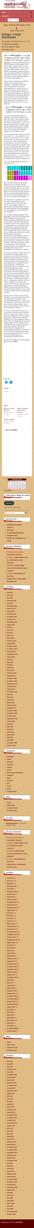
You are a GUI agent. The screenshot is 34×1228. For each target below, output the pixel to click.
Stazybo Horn (11, 579)
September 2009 (12, 719)
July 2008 (10, 737)
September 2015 (12, 684)
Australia (10, 762)
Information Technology (15, 773)
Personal (10, 781)
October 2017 (11, 619)
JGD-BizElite (19, 1222)
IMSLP (16, 341)
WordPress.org (12, 810)
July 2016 (10, 660)
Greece (9, 770)
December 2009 (12, 710)
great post (7, 216)
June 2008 (10, 740)
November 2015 (12, 681)
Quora (9, 789)
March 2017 (10, 638)
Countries (10, 765)
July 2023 (10, 592)
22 (9, 489)
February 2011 (11, 686)
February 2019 (11, 614)
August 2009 (11, 721)
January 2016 (11, 676)
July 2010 (10, 694)
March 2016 (10, 670)
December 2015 (12, 678)
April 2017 (10, 635)
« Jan (5, 490)
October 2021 (11, 609)
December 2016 (12, 646)
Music (18, 47)
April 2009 (10, 732)
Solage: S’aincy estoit (17, 31)
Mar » (10, 490)
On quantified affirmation (15, 533)
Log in (9, 802)
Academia (10, 756)
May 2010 (10, 697)
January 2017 (11, 643)
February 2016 (11, 673)
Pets (8, 783)
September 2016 (12, 654)
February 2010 (11, 705)
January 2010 (11, 708)
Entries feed (11, 805)
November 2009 (12, 713)
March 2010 (10, 702)
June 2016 (10, 662)
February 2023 (11, 600)
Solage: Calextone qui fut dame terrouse (17, 25)
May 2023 (10, 598)
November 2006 (12, 743)
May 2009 (10, 729)
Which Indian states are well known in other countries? (17, 560)
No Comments (14, 44)
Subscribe (9, 503)
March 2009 (10, 735)
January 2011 (11, 689)
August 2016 (11, 657)
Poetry (9, 786)
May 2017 (10, 633)
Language (10, 775)
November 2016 (12, 649)
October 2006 (11, 745)
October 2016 (11, 651)
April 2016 (10, 668)
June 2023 (10, 595)
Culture (9, 767)
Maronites (10, 530)
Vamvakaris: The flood (14, 555)
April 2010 (10, 700)
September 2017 (12, 622)
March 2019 (10, 611)
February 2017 (11, 641)
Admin (9, 759)
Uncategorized (11, 791)
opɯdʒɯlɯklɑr (15, 4)
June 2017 (10, 630)
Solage (12, 49)
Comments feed (12, 808)
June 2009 (10, 727)
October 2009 (11, 716)
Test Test (10, 565)
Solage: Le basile (9, 419)
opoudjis (6, 41)
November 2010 (12, 692)
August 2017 (11, 625)
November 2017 (12, 617)
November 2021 (12, 606)
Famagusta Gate (12, 535)
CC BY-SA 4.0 (5, 1222)
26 (19, 489)
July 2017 (10, 627)
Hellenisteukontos (12, 823)
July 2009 (10, 724)
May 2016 (10, 665)
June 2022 (10, 603)
